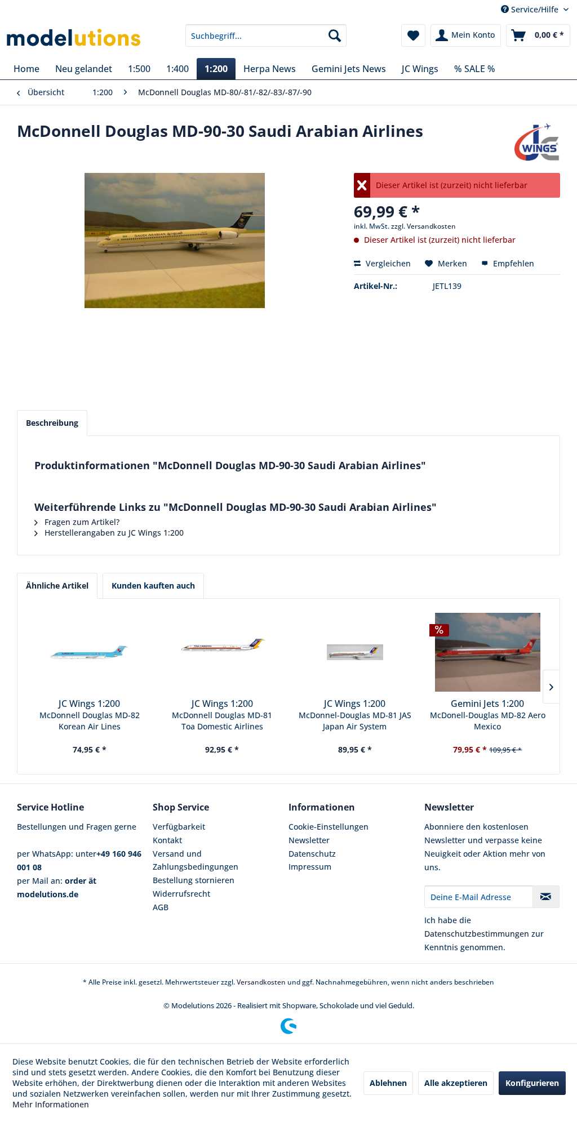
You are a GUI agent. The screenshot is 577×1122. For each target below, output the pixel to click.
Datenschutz (312, 853)
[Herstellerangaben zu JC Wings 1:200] (536, 142)
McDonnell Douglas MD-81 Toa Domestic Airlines (222, 721)
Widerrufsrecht (181, 893)
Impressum (309, 866)
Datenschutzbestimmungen (476, 933)
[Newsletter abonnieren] (546, 896)
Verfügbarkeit (179, 826)
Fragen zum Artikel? (80, 522)
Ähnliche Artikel (57, 585)
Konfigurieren (532, 1083)
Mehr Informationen (50, 1104)
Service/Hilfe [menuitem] (535, 9)
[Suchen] (335, 35)
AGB (160, 907)
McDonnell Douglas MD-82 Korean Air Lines (89, 721)
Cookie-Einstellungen (328, 826)
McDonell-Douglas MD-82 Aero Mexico (487, 721)
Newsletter (309, 840)
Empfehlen (512, 263)
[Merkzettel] (413, 35)
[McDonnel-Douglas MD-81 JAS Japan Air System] (355, 652)
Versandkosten (261, 982)
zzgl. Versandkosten (423, 226)
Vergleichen (387, 263)
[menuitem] (266, 35)
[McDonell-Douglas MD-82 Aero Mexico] (488, 652)
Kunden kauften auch (153, 585)
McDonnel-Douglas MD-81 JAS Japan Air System (355, 721)
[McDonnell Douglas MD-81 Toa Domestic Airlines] (223, 652)
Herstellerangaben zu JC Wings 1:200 (113, 532)
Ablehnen (388, 1083)
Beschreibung (52, 422)
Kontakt (167, 840)
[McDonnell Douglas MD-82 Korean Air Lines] (90, 652)
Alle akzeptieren (455, 1083)
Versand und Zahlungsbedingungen (195, 860)
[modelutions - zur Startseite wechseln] (74, 38)
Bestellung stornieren (193, 880)
